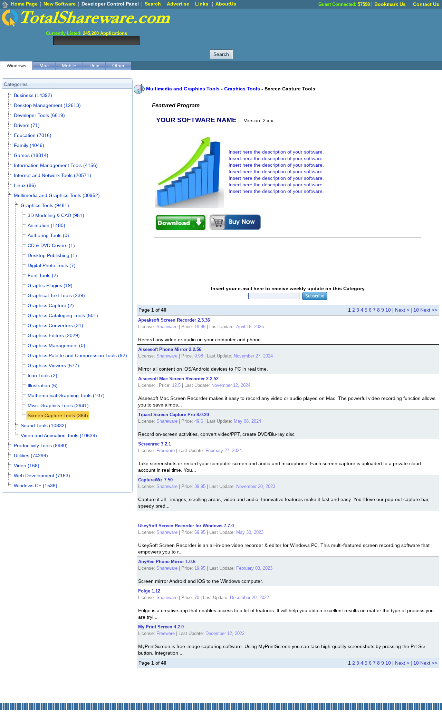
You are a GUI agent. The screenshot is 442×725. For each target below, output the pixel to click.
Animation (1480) (46, 225)
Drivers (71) (27, 125)
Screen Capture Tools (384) (58, 415)
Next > (402, 310)
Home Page (24, 4)
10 (388, 310)
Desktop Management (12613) (47, 105)
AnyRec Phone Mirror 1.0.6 (166, 561)
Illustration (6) (43, 385)
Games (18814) (31, 155)
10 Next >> (425, 310)
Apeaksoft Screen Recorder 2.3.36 (174, 320)
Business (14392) (33, 95)
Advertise (178, 4)
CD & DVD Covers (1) (51, 245)
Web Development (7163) (42, 475)
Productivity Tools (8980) (41, 445)
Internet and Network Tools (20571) (52, 175)
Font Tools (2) (43, 275)
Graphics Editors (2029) (54, 335)
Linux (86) (25, 185)
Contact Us (426, 4)
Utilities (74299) (31, 455)
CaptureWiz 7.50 (155, 479)
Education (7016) (32, 135)
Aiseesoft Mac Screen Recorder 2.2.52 (178, 378)
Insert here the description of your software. (276, 152)
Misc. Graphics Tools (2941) (58, 405)
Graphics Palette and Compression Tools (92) (77, 355)
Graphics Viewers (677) (53, 365)
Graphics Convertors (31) (55, 325)
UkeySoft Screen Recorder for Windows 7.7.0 (186, 525)
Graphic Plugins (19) (50, 285)
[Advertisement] (316, 24)
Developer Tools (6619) (39, 115)
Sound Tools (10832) (43, 425)
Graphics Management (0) (56, 345)
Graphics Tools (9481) (45, 205)
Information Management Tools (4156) (56, 165)
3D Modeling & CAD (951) (56, 215)
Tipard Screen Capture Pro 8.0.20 (173, 414)
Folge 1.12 (149, 591)
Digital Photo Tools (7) (52, 265)
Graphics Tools (242, 88)
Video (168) (26, 465)
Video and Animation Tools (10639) (59, 435)
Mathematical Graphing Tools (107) (66, 395)
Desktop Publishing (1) (52, 255)
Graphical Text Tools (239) (56, 295)
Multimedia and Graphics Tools (183, 88)
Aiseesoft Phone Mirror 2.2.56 (169, 349)
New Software (60, 4)
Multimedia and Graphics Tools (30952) (57, 195)
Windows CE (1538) (35, 485)
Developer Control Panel (110, 4)
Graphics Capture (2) (51, 305)
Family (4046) (29, 145)
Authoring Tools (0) (48, 235)
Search (153, 4)
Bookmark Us (390, 4)
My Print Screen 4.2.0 (161, 626)
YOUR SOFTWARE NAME (196, 120)
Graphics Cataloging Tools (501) (63, 315)
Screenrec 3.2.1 (154, 444)
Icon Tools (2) (42, 375)
